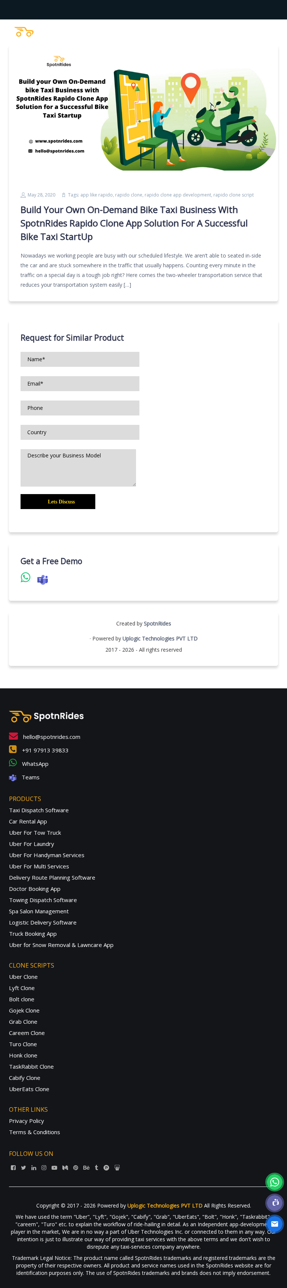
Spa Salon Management (39, 911)
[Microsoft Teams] (275, 1203)
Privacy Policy (26, 1120)
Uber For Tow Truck (35, 832)
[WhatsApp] (275, 1182)
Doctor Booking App (35, 888)
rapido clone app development (178, 195)
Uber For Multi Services (39, 866)
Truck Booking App (33, 933)
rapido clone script (233, 195)
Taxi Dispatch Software (39, 810)
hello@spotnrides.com (51, 736)
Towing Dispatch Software (43, 900)
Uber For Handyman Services (46, 855)
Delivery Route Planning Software (52, 877)
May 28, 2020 (41, 195)
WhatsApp (35, 763)
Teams (30, 777)
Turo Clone (23, 1044)
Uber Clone (23, 976)
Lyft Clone (22, 988)
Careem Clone (27, 1032)
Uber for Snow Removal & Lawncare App (61, 945)
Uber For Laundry (31, 843)
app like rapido (96, 195)
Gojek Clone (24, 1010)
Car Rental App (28, 821)
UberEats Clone (29, 1089)
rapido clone (128, 195)
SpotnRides (157, 623)
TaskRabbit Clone (31, 1066)
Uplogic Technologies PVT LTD (160, 638)
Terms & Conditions (34, 1132)
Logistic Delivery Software (43, 922)
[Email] (275, 1224)
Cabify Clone (24, 1077)
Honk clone (23, 1055)
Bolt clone (21, 999)
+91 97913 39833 (45, 750)
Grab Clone (23, 1021)
